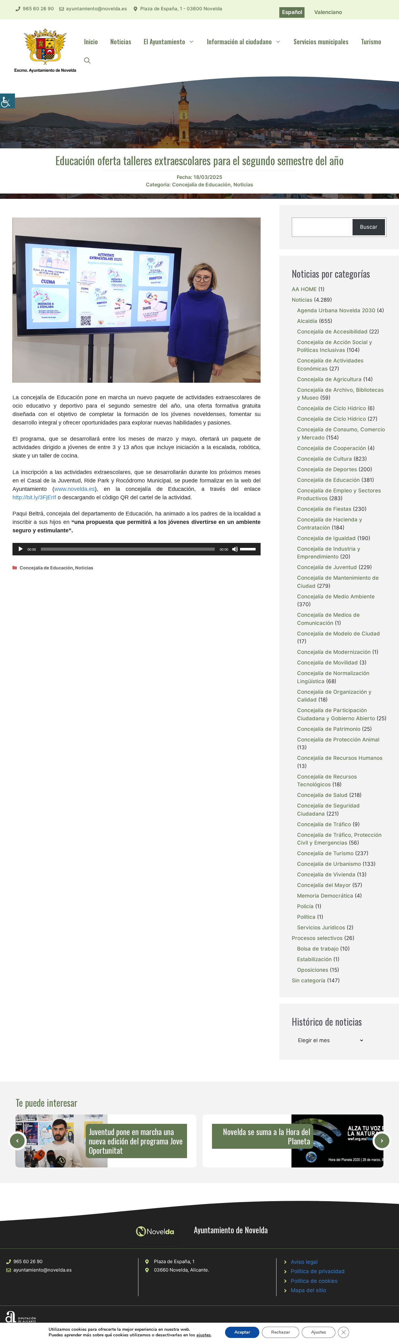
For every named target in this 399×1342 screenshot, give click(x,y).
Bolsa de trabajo (318, 949)
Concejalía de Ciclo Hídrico (331, 408)
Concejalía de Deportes (327, 469)
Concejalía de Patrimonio (328, 729)
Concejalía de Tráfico (324, 824)
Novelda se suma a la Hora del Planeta (266, 1136)
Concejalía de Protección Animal (338, 739)
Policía (305, 906)
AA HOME (304, 289)
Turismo (371, 41)
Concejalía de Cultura (324, 459)
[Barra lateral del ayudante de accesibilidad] (7, 100)
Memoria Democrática (325, 896)
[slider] (248, 548)
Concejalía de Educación (201, 184)
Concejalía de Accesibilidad (332, 331)
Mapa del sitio (308, 1290)
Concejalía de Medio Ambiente (336, 596)
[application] (136, 549)
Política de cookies (314, 1281)
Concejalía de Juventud (327, 567)
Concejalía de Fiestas (324, 509)
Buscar (368, 227)
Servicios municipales (321, 41)
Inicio (91, 41)
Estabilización (314, 959)
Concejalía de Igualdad (326, 538)
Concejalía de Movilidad (327, 662)
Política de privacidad (318, 1271)
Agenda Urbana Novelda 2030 (336, 310)
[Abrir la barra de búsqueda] (87, 60)
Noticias (120, 41)
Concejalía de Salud (322, 795)
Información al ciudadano (239, 41)
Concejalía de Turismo (325, 853)
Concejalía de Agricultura (329, 379)
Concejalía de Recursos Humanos (339, 758)
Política (306, 917)
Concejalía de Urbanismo (329, 864)
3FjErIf (48, 497)
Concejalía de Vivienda (326, 874)
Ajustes (318, 1332)
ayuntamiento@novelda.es (96, 9)
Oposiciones (312, 970)
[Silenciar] (235, 549)
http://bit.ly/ (26, 497)
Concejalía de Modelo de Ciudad (338, 633)
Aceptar (242, 1332)
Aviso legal (304, 1262)
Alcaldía (307, 321)
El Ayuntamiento (164, 41)
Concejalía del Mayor (324, 885)
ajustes (203, 1335)
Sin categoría (308, 980)
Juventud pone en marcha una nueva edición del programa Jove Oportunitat (136, 1141)
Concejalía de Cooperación (331, 448)
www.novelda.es (74, 489)
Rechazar (280, 1332)
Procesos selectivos (317, 938)
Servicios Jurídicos (321, 927)
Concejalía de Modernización (334, 652)
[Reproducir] (20, 549)
